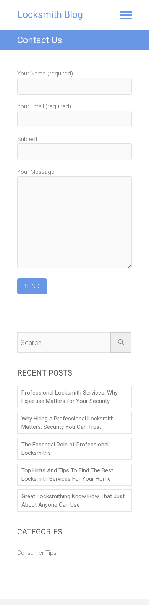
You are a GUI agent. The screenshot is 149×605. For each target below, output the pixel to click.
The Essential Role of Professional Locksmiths (65, 448)
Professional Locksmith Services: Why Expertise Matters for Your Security (69, 396)
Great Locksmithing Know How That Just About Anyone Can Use (73, 500)
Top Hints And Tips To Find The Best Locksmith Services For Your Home (67, 474)
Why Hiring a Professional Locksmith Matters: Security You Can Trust (67, 422)
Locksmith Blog (50, 14)
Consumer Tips (37, 552)
